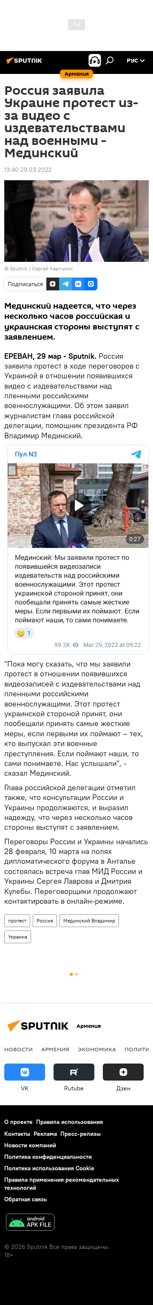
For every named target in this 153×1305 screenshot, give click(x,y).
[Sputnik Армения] (25, 64)
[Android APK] (30, 1223)
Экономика (97, 1049)
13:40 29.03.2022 (28, 169)
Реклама (45, 1134)
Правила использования (69, 1122)
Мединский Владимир (89, 920)
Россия (45, 920)
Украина (17, 936)
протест (17, 920)
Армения (55, 1049)
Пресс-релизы (80, 1134)
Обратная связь (25, 1199)
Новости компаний (30, 1145)
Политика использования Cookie (49, 1168)
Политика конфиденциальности (48, 1156)
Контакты (17, 1134)
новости (18, 1049)
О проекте (18, 1122)
